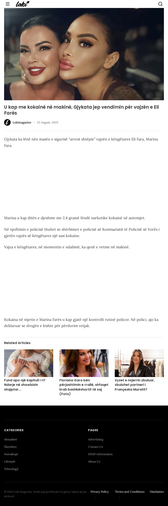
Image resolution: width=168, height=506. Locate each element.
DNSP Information (100, 454)
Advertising (95, 439)
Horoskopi (11, 454)
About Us (94, 461)
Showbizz (10, 447)
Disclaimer (157, 491)
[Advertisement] (84, 182)
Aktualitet (10, 439)
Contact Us (95, 447)
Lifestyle (9, 461)
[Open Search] (160, 3)
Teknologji (11, 469)
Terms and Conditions (129, 491)
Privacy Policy (100, 491)
